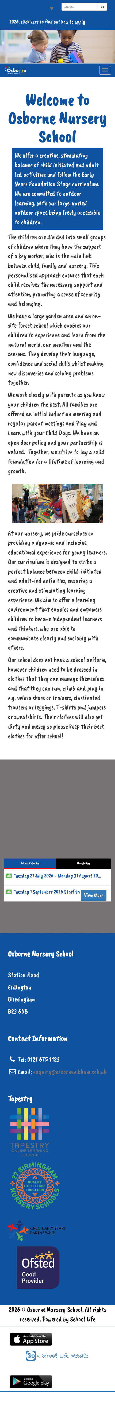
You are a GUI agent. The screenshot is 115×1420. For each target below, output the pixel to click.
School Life (82, 1319)
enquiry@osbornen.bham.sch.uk (69, 1071)
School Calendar (30, 863)
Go (102, 7)
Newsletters (83, 863)
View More (93, 895)
